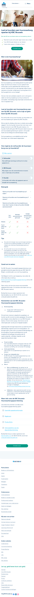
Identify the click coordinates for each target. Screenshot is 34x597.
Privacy (3, 578)
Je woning (5, 7)
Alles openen (8, 153)
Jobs (2, 582)
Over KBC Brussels (6, 571)
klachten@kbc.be (6, 435)
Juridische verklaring (6, 580)
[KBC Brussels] (3, 3)
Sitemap (3, 569)
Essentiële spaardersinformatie (14, 410)
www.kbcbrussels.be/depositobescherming (19, 386)
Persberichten (4, 574)
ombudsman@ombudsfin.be (9, 437)
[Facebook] (13, 594)
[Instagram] (18, 594)
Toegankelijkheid (5, 587)
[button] (27, 4)
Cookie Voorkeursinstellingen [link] (8, 589)
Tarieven (3, 576)
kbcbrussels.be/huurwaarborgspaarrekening (13, 280)
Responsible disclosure (7, 585)
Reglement (8, 416)
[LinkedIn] (16, 594)
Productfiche (8, 422)
